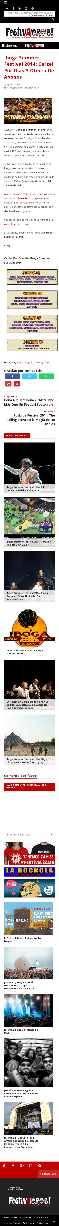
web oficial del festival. (17, 224)
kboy (39, 362)
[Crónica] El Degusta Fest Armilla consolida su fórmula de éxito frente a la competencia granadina (21, 1142)
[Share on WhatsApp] (46, 376)
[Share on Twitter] (29, 376)
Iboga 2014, (24, 87)
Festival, (10, 87)
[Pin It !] (17, 383)
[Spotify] (32, 8)
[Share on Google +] (8, 383)
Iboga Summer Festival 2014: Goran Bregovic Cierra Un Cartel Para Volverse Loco (27, 596)
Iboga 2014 (30, 362)
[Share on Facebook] (12, 376)
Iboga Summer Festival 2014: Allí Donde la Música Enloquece (25, 489)
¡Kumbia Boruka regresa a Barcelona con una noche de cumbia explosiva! (21, 1093)
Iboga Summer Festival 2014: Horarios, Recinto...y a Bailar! (29, 543)
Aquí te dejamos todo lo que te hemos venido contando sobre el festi (29, 196)
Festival (11, 362)
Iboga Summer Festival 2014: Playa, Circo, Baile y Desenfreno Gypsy (27, 761)
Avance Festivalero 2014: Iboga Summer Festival (25, 652)
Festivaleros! (10, 1217)
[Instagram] (26, 8)
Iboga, (16, 87)
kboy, (31, 87)
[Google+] (20, 8)
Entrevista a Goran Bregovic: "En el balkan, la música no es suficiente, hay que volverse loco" (27, 704)
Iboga (20, 362)
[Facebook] (13, 8)
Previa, (36, 87)
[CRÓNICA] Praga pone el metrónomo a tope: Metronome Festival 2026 (19, 985)
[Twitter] (7, 8)
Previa (47, 362)
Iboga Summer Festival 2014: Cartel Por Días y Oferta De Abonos (29, 67)
